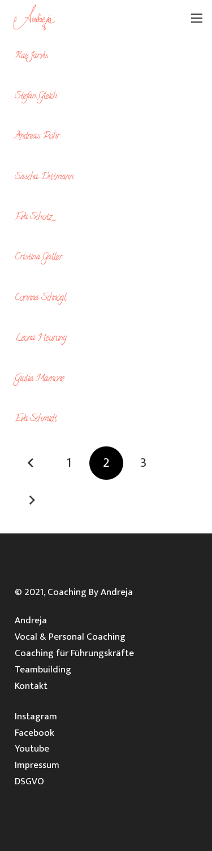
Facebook (34, 733)
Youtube (32, 749)
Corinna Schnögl (40, 298)
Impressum (37, 765)
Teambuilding (43, 670)
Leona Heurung (41, 338)
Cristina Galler (38, 257)
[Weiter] (32, 501)
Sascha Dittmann (44, 177)
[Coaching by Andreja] (36, 18)
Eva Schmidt (36, 419)
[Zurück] (32, 463)
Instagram (36, 716)
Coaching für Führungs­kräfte (74, 653)
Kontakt (31, 686)
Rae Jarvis (32, 56)
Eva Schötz (33, 217)
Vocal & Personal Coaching (70, 637)
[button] (196, 18)
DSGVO (29, 781)
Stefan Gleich (36, 96)
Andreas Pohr (37, 136)
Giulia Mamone (39, 379)
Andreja (31, 620)
